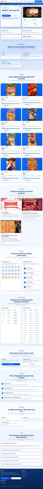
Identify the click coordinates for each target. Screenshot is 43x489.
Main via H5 (6, 105)
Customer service (3, 483)
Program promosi (25, 473)
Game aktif (23, 472)
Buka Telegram (10, 364)
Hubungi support (32, 364)
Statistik (24, 1)
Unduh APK (6, 478)
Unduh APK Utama (6, 15)
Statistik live (24, 475)
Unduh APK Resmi (38, 1)
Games (17, 1)
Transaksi (29, 1)
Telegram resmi (3, 482)
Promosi (20, 1)
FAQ (32, 1)
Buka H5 (16, 478)
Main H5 (15, 15)
